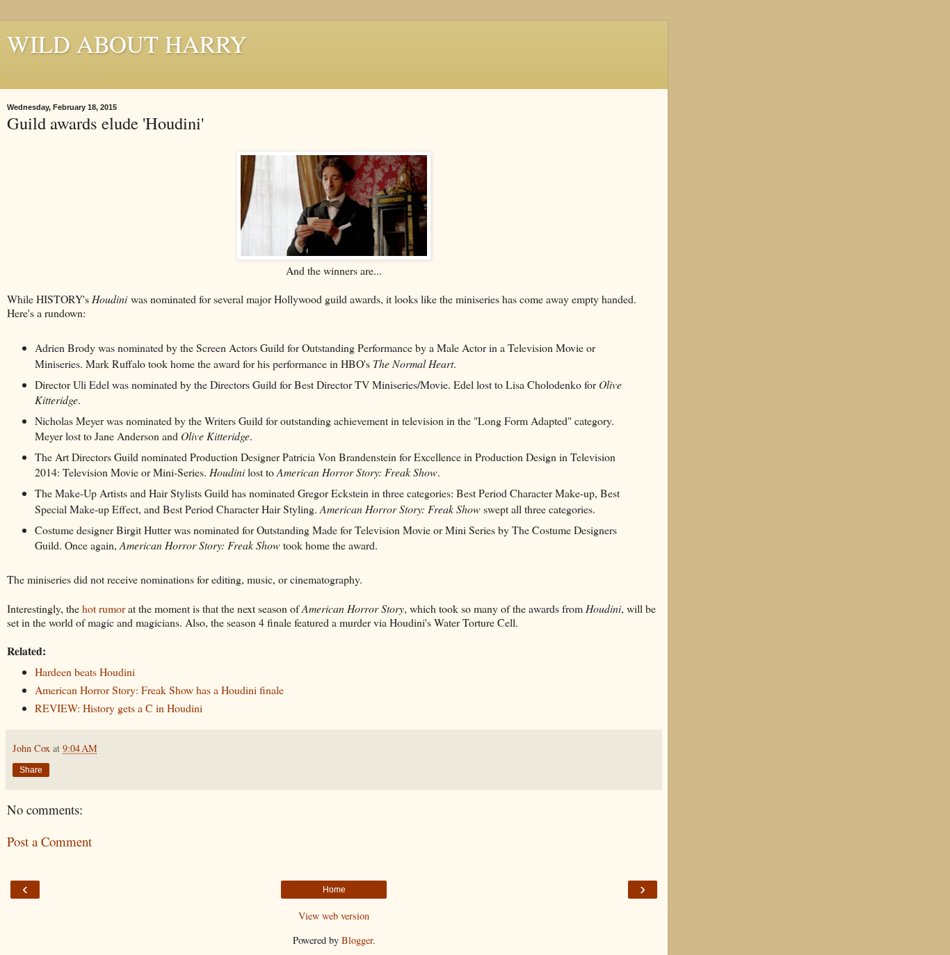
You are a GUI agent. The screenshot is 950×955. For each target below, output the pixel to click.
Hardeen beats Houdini (85, 671)
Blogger (357, 940)
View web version (333, 915)
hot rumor (103, 608)
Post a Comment (49, 841)
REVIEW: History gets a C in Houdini (118, 707)
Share (30, 770)
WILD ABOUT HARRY (127, 44)
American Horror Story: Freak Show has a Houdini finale (159, 689)
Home (334, 889)
